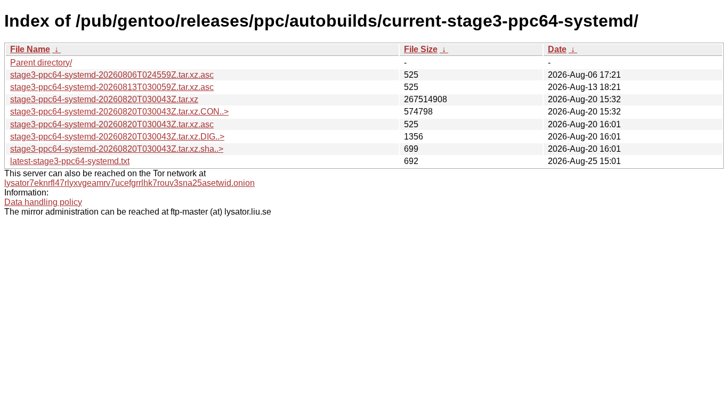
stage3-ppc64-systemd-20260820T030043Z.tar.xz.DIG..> (117, 136)
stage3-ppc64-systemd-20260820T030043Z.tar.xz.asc (112, 124)
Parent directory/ (41, 62)
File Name (30, 49)
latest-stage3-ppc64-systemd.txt (70, 161)
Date (557, 49)
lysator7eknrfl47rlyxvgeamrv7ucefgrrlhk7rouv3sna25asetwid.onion (129, 182)
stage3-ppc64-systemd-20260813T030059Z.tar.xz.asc (112, 87)
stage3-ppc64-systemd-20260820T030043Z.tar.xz (104, 99)
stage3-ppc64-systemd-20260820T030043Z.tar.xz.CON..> (119, 111)
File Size (421, 49)
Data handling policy (43, 202)
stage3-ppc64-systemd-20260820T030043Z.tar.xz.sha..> (116, 148)
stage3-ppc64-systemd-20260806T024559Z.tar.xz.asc (112, 74)
